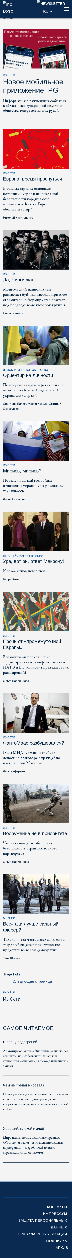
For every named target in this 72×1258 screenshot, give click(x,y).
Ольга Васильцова (16, 681)
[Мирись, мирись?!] (36, 440)
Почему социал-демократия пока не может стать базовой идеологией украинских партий (34, 390)
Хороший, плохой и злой (23, 1129)
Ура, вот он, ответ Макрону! (33, 561)
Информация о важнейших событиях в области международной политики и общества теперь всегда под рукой (35, 105)
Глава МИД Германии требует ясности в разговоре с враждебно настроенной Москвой (31, 758)
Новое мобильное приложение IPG (33, 86)
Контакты (57, 1207)
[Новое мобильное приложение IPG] (36, 48)
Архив (62, 1248)
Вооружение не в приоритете (35, 833)
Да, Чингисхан (18, 279)
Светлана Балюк (14, 403)
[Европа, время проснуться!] (36, 149)
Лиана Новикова (14, 499)
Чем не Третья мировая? (23, 1085)
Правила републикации (42, 1234)
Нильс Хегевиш (13, 313)
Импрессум (55, 1214)
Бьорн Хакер (11, 579)
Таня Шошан (11, 958)
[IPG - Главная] (12, 8)
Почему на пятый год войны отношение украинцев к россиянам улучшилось (33, 486)
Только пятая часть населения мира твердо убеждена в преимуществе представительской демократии (33, 945)
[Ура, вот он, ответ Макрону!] (36, 531)
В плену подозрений (20, 1042)
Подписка (56, 1241)
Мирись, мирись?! (23, 470)
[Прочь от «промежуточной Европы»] (36, 611)
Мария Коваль (38, 403)
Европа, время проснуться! (33, 179)
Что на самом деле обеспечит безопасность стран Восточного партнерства (30, 848)
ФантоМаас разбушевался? (33, 743)
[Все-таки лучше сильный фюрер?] (36, 894)
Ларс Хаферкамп (14, 771)
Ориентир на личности (28, 375)
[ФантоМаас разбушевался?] (36, 713)
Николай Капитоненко (18, 217)
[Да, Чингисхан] (36, 249)
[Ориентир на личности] (36, 345)
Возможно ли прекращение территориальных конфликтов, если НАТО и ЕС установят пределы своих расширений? (36, 665)
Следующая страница (32, 981)
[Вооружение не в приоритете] (36, 803)
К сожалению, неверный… (25, 571)
